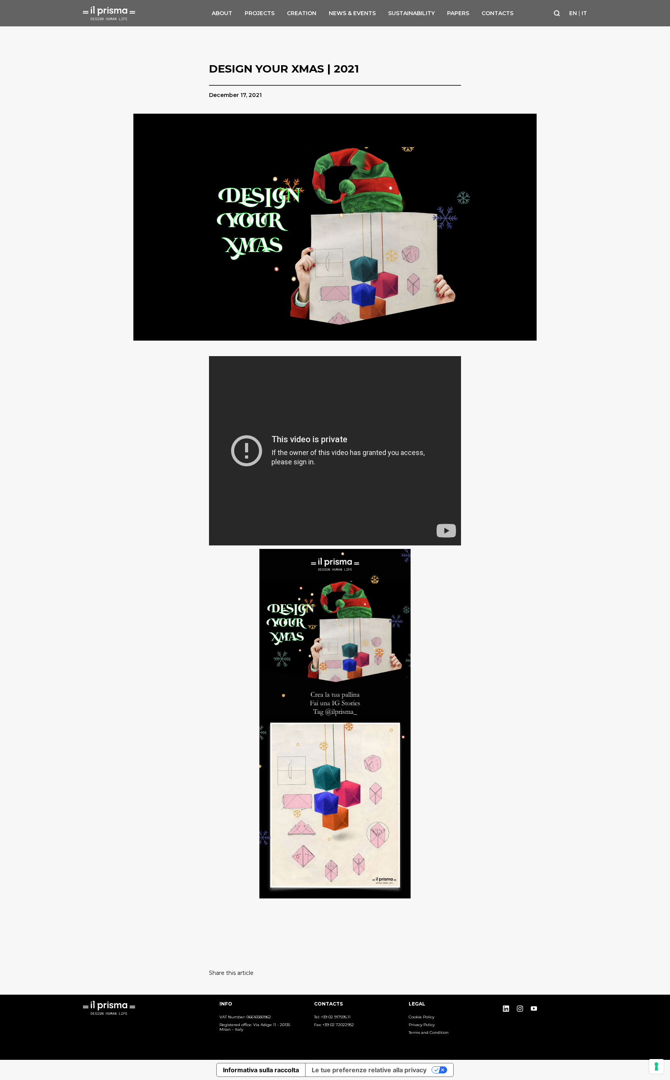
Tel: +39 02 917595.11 (332, 1017)
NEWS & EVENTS (352, 13)
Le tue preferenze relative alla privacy (369, 1070)
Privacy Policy (422, 1025)
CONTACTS (497, 13)
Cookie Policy (421, 1017)
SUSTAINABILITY (411, 13)
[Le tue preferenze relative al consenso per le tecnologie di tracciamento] (656, 1066)
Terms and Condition (429, 1032)
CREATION (301, 13)
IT (584, 13)
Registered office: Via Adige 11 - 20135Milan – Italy (254, 1027)
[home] (112, 13)
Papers (458, 13)
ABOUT (222, 13)
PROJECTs (260, 13)
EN (573, 13)
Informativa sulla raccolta (261, 1070)
